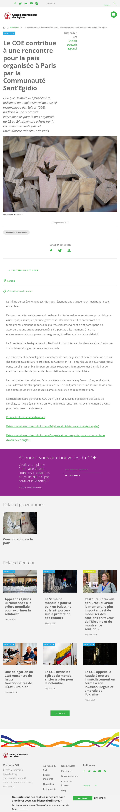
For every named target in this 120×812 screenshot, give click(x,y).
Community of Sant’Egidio (16, 232)
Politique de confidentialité (30, 487)
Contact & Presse (66, 783)
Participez (66, 771)
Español (72, 48)
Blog (63, 790)
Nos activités (68, 765)
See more (60, 713)
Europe (11, 280)
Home (4, 27)
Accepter (83, 798)
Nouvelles (14, 27)
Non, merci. (100, 798)
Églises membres (48, 776)
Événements (49, 789)
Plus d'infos (23, 809)
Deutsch (72, 44)
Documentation (69, 776)
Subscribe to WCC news (24, 270)
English (72, 40)
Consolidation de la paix (19, 291)
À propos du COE (49, 767)
